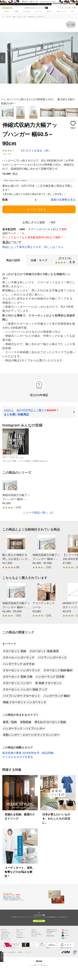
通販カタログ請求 (4, 935)
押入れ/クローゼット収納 (22, 16)
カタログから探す (26, 11)
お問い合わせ (34, 935)
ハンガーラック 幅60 (57, 695)
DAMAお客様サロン (20, 937)
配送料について (34, 931)
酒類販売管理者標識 (50, 935)
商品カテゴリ (7, 11)
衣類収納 (14, 16)
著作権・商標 (49, 932)
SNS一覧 (18, 931)
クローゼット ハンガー (17, 683)
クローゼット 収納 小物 (17, 676)
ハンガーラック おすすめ (19, 663)
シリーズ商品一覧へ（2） (39, 512)
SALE (72, 11)
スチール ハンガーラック (18, 657)
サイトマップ (49, 934)
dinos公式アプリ (19, 934)
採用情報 (20, 952)
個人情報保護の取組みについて (52, 931)
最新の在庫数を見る (63, 199)
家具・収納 (8, 16)
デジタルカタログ (4, 934)
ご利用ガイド (34, 929)
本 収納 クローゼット (48, 683)
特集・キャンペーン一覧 (61, 11)
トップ (3, 16)
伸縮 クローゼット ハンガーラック (24, 702)
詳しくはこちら (54, 246)
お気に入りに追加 (34, 222)
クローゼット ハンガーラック (21, 670)
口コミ (67, 260)
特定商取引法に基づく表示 (52, 929)
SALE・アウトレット (20, 929)
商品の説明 (13, 260)
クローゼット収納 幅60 (58, 670)
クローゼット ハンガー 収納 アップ (25, 689)
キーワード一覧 (19, 932)
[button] (2, 58)
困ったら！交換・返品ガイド (37, 934)
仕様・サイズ (39, 260)
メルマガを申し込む (39, 920)
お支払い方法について (35, 932)
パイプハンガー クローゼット (21, 695)
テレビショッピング (38, 11)
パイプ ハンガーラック (52, 657)
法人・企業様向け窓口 (11, 952)
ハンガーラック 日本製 (50, 676)
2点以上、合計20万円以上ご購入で (31, 412)
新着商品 (16, 11)
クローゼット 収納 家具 (44, 651)
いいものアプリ (19, 935)
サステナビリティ (28, 952)
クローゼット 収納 (14, 651)
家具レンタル (49, 11)
